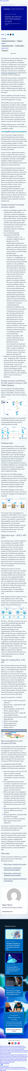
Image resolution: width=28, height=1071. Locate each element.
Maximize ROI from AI (19, 1050)
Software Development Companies (7, 1054)
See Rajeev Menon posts (7, 911)
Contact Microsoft (18, 1067)
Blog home (7, 9)
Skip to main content (4, 0)
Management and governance (8, 41)
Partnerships (4, 50)
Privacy (23, 1067)
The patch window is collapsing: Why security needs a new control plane (13, 969)
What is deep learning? (8, 1060)
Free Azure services (17, 1049)
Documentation (6, 1056)
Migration (19, 41)
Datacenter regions (4, 1047)
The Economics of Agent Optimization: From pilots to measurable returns (13, 992)
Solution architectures (19, 1051)
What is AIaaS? (17, 1060)
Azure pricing (10, 1049)
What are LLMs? (23, 1060)
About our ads (3, 1070)
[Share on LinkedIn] (13, 34)
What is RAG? (11, 1062)
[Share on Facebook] (8, 34)
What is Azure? (3, 1046)
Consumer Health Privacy (5, 1067)
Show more (13, 53)
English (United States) (4, 1063)
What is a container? (4, 1062)
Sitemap (12, 1067)
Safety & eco (20, 1068)
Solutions (26, 1050)
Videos (25, 1057)
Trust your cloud (11, 1047)
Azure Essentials (18, 1047)
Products (5, 1049)
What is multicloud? (15, 1059)
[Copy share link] (5, 34)
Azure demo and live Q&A (5, 1053)
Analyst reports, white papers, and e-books (15, 1057)
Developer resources (16, 1056)
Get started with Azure (11, 1046)
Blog (11, 1056)
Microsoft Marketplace (19, 1054)
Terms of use (9, 1068)
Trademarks (15, 1068)
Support (25, 1051)
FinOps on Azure (10, 1050)
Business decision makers (7, 45)
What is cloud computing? (5, 1059)
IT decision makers (19, 45)
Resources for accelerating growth (7, 1051)
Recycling (25, 1068)
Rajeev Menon (8, 23)
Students (23, 1056)
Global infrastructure (20, 1046)
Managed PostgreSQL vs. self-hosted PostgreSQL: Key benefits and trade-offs (13, 946)
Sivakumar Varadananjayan (9, 73)
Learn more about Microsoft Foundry (14, 1030)
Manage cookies (3, 1068)
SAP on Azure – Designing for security (15, 864)
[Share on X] (10, 34)
